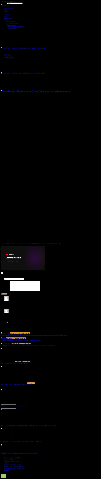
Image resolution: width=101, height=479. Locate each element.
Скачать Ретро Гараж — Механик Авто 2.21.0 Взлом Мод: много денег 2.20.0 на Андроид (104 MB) (31, 243)
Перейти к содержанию (8, 1)
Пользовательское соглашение (13, 466)
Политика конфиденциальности (14, 468)
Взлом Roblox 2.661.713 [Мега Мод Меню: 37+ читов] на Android (20, 340)
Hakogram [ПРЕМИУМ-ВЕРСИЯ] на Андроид (14, 363)
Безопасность (11, 21)
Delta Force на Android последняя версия (13, 406)
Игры (5, 16)
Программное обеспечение (15, 26)
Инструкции (11, 25)
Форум (6, 11)
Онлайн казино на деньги (12, 461)
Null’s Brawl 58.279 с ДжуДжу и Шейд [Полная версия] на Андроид (21, 442)
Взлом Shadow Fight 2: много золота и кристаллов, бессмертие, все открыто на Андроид (28, 345)
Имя (2, 279)
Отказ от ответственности (12, 465)
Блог (5, 20)
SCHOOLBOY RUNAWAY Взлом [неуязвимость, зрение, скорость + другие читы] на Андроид (29, 425)
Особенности (8, 56)
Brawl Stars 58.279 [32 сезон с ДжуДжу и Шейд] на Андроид (19, 453)
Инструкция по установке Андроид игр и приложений (17, 384)
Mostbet (6, 463)
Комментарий (5, 291)
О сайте (6, 10)
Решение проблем (12, 23)
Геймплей (7, 54)
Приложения (8, 18)
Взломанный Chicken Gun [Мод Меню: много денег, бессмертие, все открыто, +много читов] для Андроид (34, 335)
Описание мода (8, 57)
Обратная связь (8, 8)
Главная (6, 14)
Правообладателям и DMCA (12, 458)
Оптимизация (11, 28)
